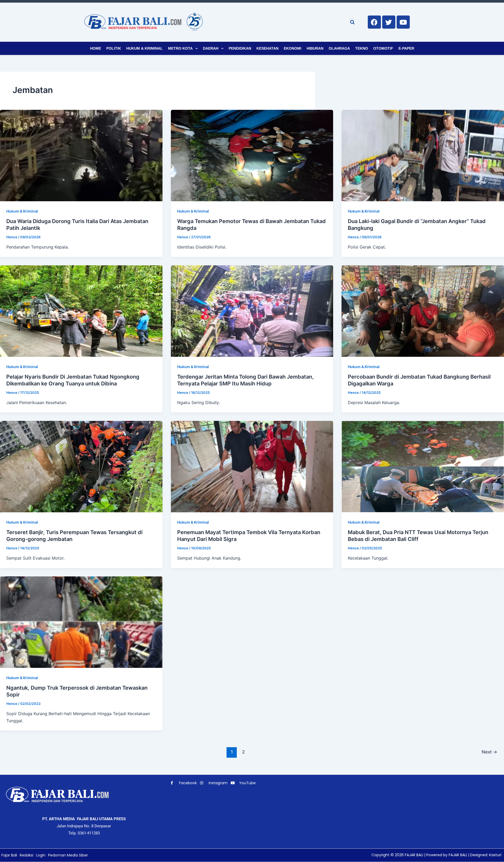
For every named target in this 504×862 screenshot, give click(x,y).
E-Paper (406, 48)
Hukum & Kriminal (144, 48)
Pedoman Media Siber (68, 855)
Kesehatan (267, 48)
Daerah (210, 48)
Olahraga (339, 48)
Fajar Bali (9, 855)
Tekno (361, 48)
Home (95, 48)
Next (489, 752)
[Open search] (352, 22)
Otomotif (383, 48)
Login (40, 855)
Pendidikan (240, 48)
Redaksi (26, 855)
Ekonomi (292, 48)
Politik (113, 48)
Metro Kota (180, 48)
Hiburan (315, 48)
